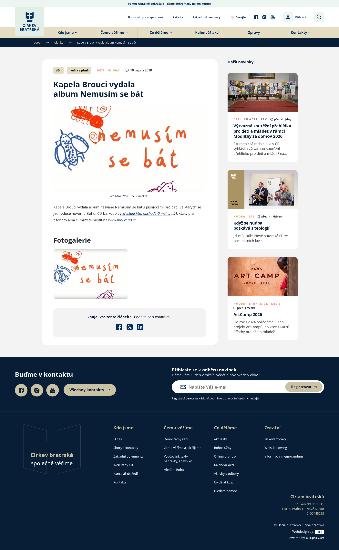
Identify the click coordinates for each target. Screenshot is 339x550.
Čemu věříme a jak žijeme (182, 448)
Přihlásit (300, 17)
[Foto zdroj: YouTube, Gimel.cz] (90, 273)
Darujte (241, 17)
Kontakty (120, 482)
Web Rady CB (123, 465)
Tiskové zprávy (275, 439)
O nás (117, 439)
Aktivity (178, 17)
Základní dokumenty (207, 17)
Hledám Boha (174, 470)
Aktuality (220, 439)
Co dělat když (224, 482)
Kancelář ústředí (125, 473)
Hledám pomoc (225, 491)
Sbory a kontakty (125, 448)
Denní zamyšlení (176, 439)
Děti (101, 70)
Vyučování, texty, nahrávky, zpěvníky (178, 458)
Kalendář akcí (224, 465)
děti (58, 70)
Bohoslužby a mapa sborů (145, 17)
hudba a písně (78, 70)
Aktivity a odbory (226, 473)
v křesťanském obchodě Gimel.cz (145, 213)
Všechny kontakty (86, 390)
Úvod (37, 42)
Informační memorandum (283, 456)
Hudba (114, 70)
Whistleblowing (275, 448)
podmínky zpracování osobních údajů (234, 398)
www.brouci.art (120, 220)
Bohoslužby (222, 448)
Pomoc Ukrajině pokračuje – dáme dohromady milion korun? (169, 3)
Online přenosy (225, 456)
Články (58, 42)
